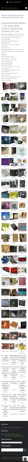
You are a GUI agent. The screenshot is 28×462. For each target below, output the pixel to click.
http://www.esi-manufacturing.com (15, 436)
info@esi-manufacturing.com (14, 434)
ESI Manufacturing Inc (10, 8)
